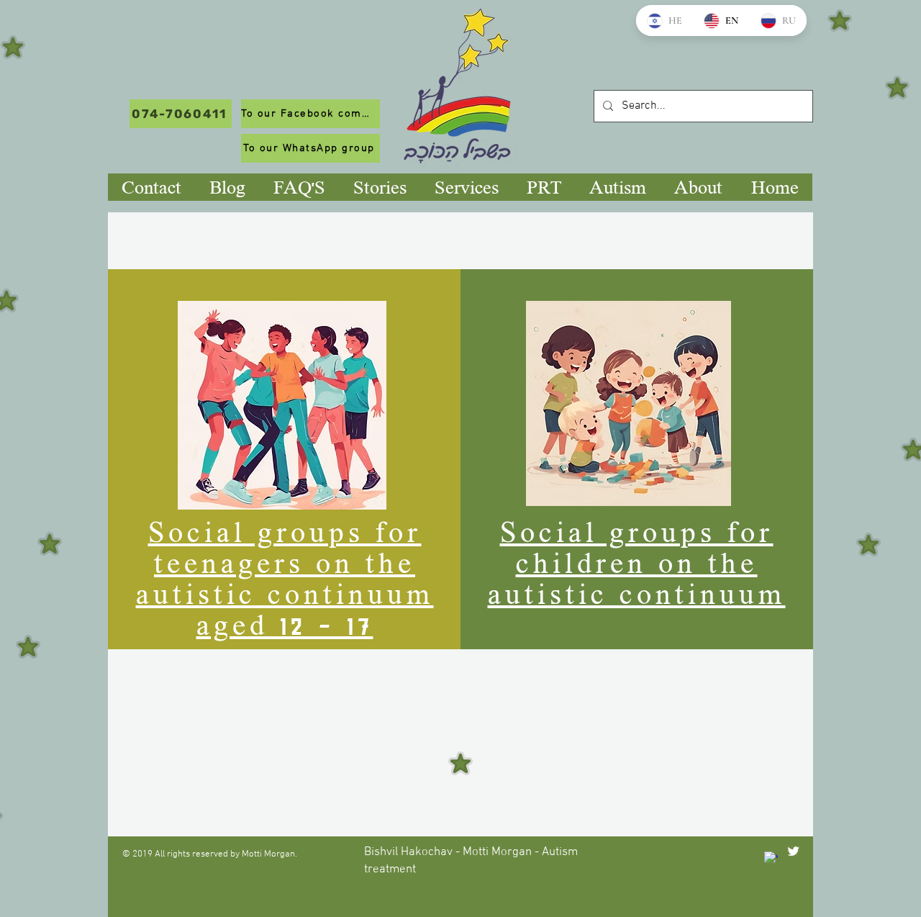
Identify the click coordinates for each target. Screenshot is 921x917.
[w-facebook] (771, 858)
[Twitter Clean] (793, 851)
